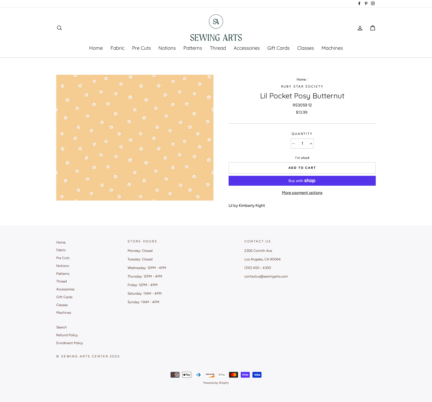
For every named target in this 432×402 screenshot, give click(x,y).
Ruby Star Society (302, 86)
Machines (332, 48)
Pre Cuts (141, 48)
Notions (167, 48)
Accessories (247, 48)
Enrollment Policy (69, 343)
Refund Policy (67, 335)
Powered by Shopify (216, 382)
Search (61, 327)
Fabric (117, 48)
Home (96, 48)
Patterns (192, 48)
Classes (305, 48)
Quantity (302, 134)
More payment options (302, 192)
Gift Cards (278, 48)
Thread (218, 48)
